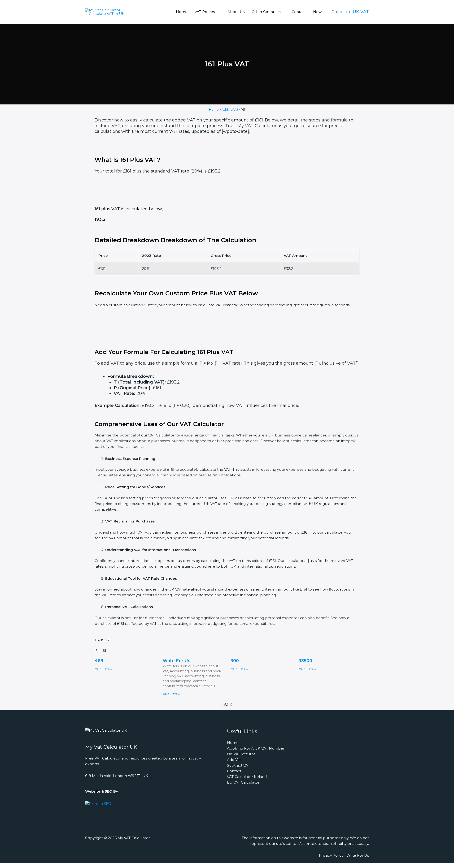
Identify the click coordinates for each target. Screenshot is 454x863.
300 (235, 660)
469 (99, 660)
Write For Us (176, 660)
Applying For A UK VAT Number (255, 748)
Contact (299, 11)
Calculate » (103, 669)
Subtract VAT (238, 765)
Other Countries (266, 11)
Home (182, 11)
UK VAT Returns (241, 754)
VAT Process (205, 11)
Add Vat (234, 759)
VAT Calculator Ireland (247, 776)
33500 (305, 660)
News (318, 11)
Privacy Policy (331, 855)
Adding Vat (230, 109)
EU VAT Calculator (243, 782)
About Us (235, 11)
